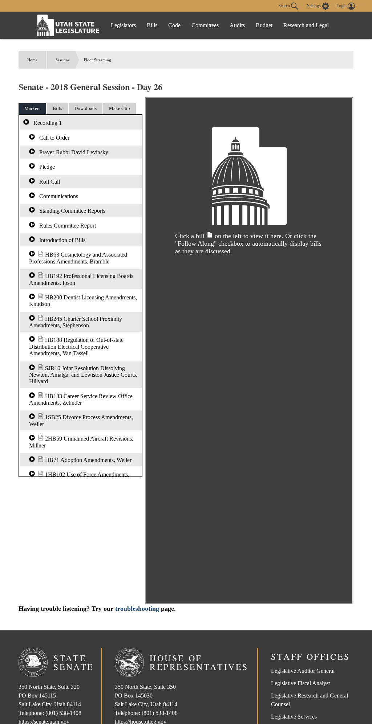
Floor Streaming (97, 60)
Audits (237, 25)
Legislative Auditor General (303, 671)
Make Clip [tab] (119, 108)
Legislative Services (294, 716)
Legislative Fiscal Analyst (300, 683)
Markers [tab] (32, 108)
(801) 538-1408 (63, 713)
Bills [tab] (57, 108)
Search (284, 5)
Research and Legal (306, 25)
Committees (205, 25)
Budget (264, 25)
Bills (152, 25)
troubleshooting (137, 608)
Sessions (62, 60)
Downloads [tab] (85, 108)
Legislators (123, 25)
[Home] (68, 25)
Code (174, 25)
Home (32, 60)
